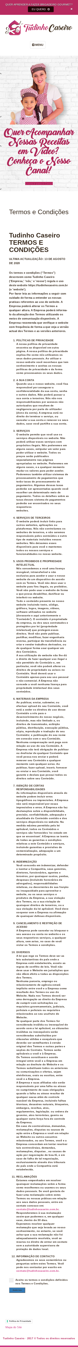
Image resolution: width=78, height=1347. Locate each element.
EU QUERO (39, 9)
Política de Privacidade (20, 1321)
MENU (38, 44)
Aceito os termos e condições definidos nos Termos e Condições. (41, 1281)
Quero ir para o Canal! (39, 183)
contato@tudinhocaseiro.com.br (37, 1209)
